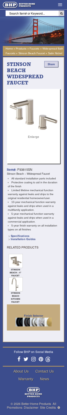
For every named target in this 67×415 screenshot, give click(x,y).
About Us (21, 371)
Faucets (34, 48)
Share (51, 64)
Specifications (20, 236)
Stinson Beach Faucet (31, 53)
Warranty (25, 379)
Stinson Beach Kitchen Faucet (15, 297)
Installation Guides (23, 239)
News (44, 379)
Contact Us (44, 371)
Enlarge (33, 137)
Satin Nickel (55, 53)
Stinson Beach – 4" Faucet (15, 272)
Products (21, 48)
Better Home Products (36, 404)
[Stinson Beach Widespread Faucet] (33, 116)
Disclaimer (31, 407)
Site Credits (48, 407)
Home (9, 48)
